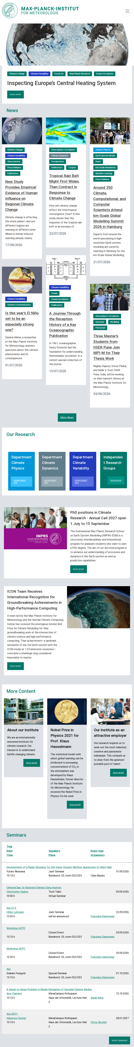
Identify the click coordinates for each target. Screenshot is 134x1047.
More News (67, 417)
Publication (12, 173)
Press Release (14, 167)
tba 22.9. (12, 908)
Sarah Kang (97, 997)
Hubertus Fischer (16, 1018)
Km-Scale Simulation (105, 167)
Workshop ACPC (16, 928)
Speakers (54, 850)
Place (52, 855)
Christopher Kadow (17, 891)
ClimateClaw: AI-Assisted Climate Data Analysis (34, 887)
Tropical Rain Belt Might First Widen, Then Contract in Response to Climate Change (64, 187)
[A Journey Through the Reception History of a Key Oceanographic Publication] (66, 268)
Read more (15, 94)
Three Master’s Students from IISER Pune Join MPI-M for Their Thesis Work (106, 347)
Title (9, 846)
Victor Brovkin (99, 1022)
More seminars (119, 1040)
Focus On (58, 74)
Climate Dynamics (59, 156)
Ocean (54, 293)
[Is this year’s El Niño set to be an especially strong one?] (22, 279)
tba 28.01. (12, 1014)
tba (8, 969)
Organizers (98, 855)
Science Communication (19, 305)
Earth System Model (105, 156)
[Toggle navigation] (127, 11)
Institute (99, 322)
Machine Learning (103, 173)
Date (9, 850)
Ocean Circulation (104, 74)
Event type (97, 850)
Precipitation (57, 161)
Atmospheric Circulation (63, 150)
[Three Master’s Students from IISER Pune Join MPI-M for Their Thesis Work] (110, 296)
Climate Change (17, 74)
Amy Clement (14, 993)
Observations (13, 161)
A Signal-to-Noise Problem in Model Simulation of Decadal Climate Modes (49, 989)
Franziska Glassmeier (103, 916)
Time (10, 855)
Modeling (114, 322)
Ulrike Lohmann (15, 912)
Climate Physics (103, 150)
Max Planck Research (80, 74)
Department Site (20, 481)
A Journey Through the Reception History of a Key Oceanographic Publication (65, 324)
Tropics (72, 167)
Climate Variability (39, 74)
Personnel (100, 328)
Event (98, 161)
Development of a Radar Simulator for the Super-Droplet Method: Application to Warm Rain (59, 867)
